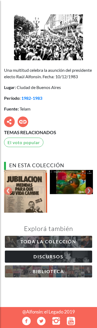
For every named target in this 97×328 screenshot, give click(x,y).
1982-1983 (31, 98)
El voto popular (24, 142)
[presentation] (8, 191)
